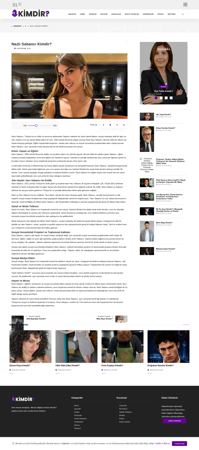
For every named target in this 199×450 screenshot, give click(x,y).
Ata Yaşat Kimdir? (163, 114)
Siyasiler (93, 14)
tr (185, 5)
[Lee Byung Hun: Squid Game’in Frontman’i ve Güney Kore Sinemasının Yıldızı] (147, 197)
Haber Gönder (124, 422)
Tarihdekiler (148, 14)
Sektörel (172, 14)
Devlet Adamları (132, 14)
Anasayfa (72, 14)
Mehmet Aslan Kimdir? (165, 249)
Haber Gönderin (174, 421)
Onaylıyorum (179, 444)
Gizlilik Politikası (125, 412)
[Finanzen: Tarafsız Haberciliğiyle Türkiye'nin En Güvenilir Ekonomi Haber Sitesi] (147, 165)
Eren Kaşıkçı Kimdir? (112, 365)
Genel (82, 14)
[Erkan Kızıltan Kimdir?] (147, 139)
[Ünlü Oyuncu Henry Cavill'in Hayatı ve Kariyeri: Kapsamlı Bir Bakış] (147, 182)
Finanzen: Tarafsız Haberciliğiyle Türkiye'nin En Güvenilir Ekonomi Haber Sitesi (170, 161)
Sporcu (160, 14)
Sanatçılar (116, 14)
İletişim (122, 415)
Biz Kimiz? (123, 409)
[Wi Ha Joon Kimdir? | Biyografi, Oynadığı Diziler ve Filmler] (147, 211)
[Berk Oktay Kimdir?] (147, 231)
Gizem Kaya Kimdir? (19, 365)
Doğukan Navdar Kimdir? (161, 365)
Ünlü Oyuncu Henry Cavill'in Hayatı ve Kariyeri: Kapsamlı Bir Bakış (170, 181)
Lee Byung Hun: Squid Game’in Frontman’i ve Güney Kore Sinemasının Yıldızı (169, 197)
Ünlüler (103, 14)
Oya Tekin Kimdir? (163, 91)
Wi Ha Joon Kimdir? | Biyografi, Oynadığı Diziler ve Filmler (169, 210)
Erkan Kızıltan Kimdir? (165, 128)
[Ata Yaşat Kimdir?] (147, 117)
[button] (156, 98)
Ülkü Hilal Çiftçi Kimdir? (68, 365)
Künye (121, 419)
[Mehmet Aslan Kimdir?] (147, 251)
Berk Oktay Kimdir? (164, 223)
